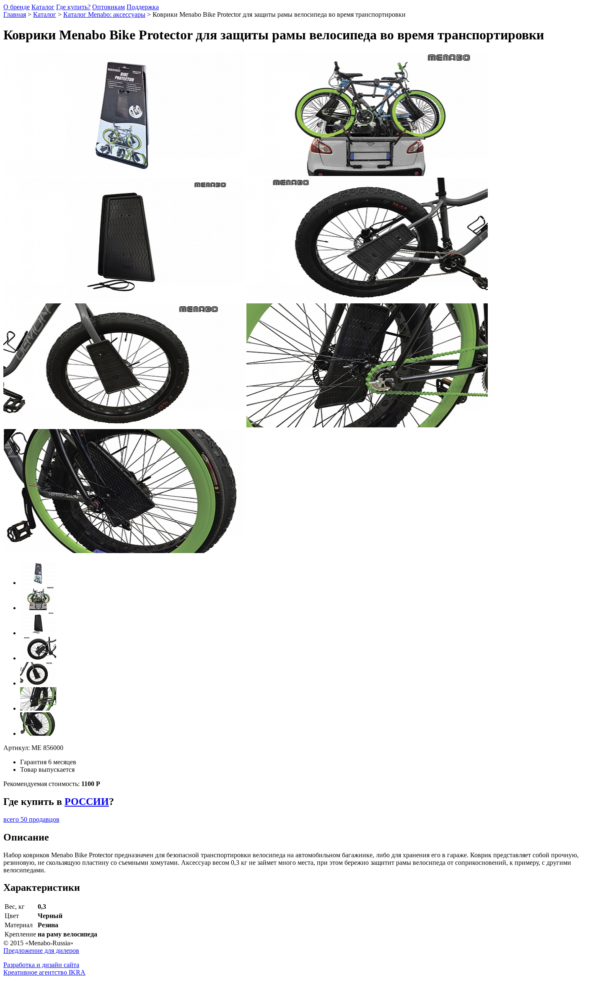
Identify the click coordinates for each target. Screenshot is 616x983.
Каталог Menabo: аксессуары (104, 14)
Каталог (42, 6)
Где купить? (73, 6)
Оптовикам (108, 6)
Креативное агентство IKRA (44, 972)
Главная (14, 14)
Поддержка (143, 6)
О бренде (16, 6)
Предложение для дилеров (41, 950)
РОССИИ (87, 801)
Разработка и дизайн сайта (41, 964)
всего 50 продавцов (31, 819)
